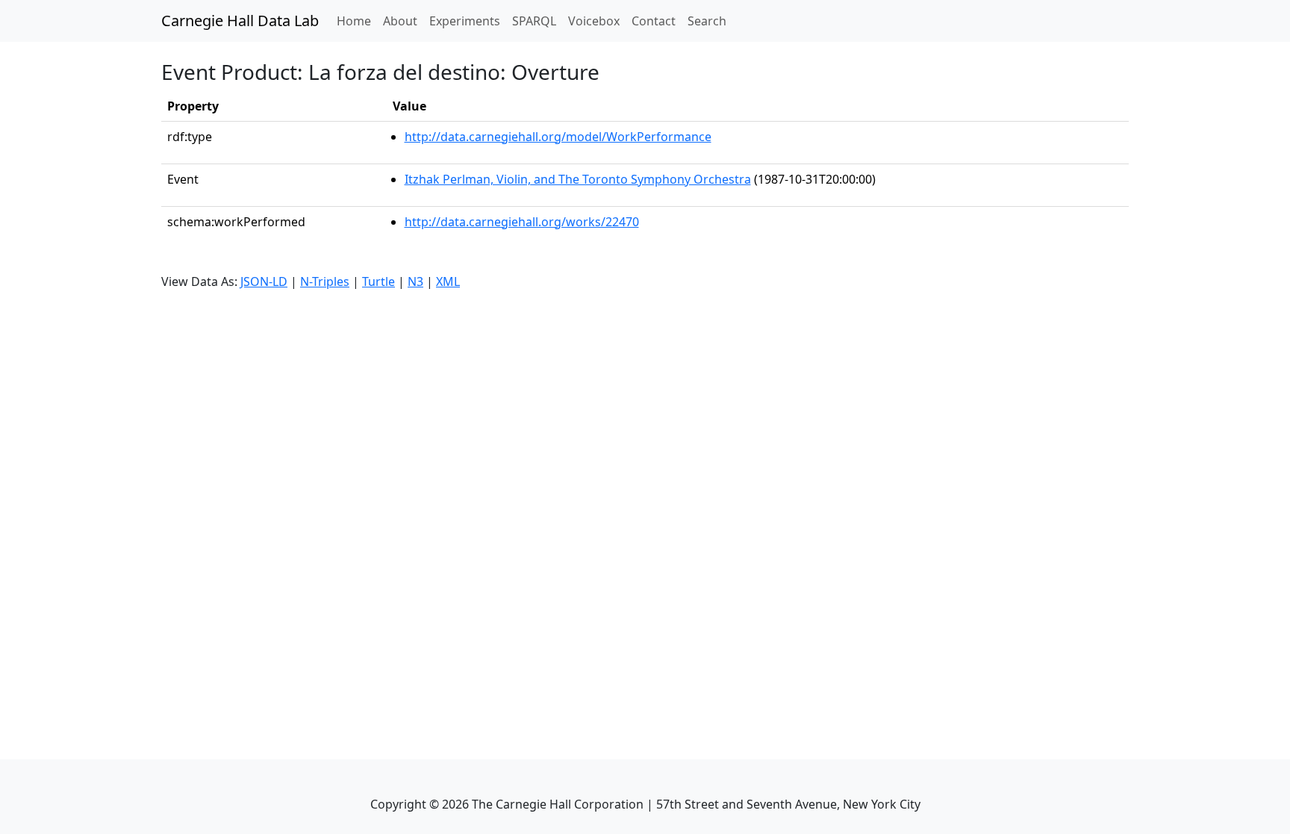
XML (448, 281)
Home (357, 20)
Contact (654, 21)
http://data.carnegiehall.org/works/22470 (522, 222)
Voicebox (594, 21)
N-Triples (324, 281)
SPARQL (534, 21)
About (400, 21)
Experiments (464, 21)
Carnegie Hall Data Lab (240, 20)
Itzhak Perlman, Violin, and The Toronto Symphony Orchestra (578, 179)
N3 (415, 281)
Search (707, 21)
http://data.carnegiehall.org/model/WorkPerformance (558, 136)
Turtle (378, 281)
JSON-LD (263, 281)
